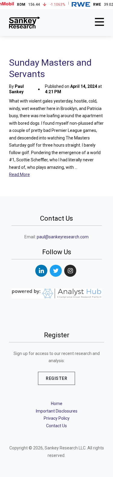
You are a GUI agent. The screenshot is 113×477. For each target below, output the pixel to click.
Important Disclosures (56, 411)
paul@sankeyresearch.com (63, 236)
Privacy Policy (57, 418)
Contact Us (56, 425)
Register (56, 378)
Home (56, 403)
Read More (19, 174)
